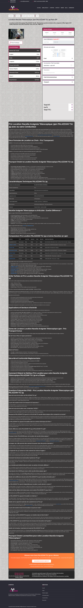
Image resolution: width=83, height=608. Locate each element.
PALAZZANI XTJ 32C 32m (54, 441)
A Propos (52, 7)
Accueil (43, 588)
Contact (57, 7)
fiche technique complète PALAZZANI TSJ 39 (37, 386)
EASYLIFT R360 (14, 270)
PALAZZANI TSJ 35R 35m (41, 441)
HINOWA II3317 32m (29, 136)
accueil (39, 7)
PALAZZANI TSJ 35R (14, 269)
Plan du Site (44, 600)
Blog (66, 7)
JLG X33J (24, 225)
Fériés (59, 53)
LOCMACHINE (17, 606)
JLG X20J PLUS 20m (28, 505)
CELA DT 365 (13, 267)
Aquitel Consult (33, 606)
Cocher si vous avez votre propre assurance (49, 72)
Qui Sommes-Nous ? (45, 595)
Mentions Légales (45, 592)
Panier (62, 7)
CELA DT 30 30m (57, 136)
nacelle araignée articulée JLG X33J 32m (45, 134)
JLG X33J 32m (58, 504)
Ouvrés (63, 53)
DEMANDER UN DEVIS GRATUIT (41, 561)
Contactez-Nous (45, 597)
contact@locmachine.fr (24, 1)
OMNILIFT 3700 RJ (14, 266)
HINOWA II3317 (30, 225)
